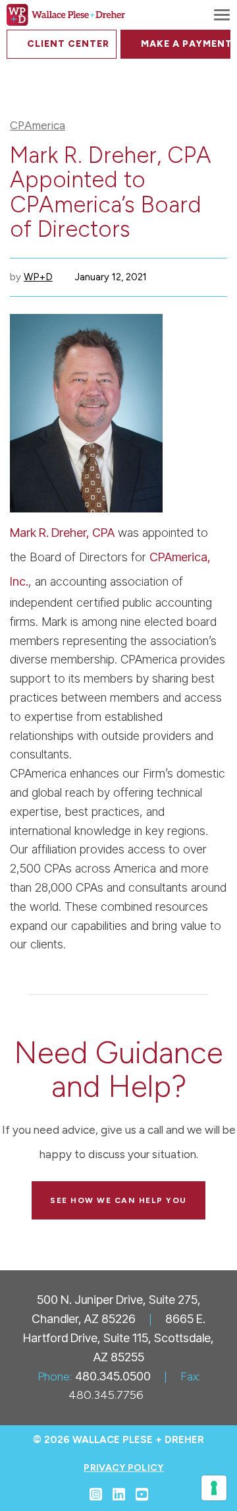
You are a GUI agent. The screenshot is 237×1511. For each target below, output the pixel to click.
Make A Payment (185, 43)
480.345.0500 (113, 1376)
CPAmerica (37, 125)
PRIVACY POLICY (123, 1467)
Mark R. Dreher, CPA (62, 533)
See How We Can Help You (118, 1200)
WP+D (38, 277)
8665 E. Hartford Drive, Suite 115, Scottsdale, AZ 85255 (118, 1338)
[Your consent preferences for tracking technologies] (213, 1487)
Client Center (68, 43)
